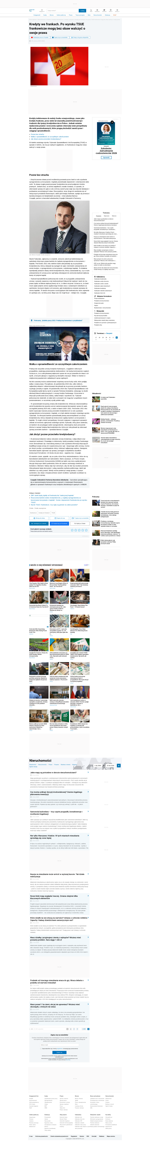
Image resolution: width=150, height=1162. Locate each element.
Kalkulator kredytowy (100, 288)
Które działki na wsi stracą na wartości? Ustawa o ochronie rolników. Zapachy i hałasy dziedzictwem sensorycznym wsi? (105, 246)
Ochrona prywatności (41, 1068)
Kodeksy (62, 1058)
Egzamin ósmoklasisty (50, 1060)
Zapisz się (59, 1005)
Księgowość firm (33, 1028)
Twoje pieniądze (80, 15)
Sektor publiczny (61, 15)
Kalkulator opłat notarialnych (102, 286)
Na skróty (108, 1047)
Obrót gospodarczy (34, 1034)
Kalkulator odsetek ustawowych (103, 290)
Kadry (45, 15)
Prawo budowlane (99, 298)
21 (109, 337)
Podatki (31, 1030)
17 (96, 337)
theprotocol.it (108, 1058)
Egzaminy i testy (49, 1055)
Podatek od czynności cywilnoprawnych (105, 322)
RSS (88, 1068)
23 (116, 337)
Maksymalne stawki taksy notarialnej (104, 320)
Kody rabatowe (109, 1053)
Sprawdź (106, 157)
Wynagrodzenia (48, 1032)
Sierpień (109, 333)
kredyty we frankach (44, 513)
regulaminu (59, 1001)
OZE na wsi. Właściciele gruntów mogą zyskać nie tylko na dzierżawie (105, 264)
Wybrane (114, 215)
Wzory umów (108, 1055)
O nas (31, 1068)
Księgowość (37, 15)
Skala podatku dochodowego (97, 1058)
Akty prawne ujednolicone (66, 1056)
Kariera (82, 1068)
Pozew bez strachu (37, 134)
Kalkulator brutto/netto (100, 279)
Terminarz (100, 333)
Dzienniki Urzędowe (65, 1053)
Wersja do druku (40, 518)
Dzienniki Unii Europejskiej (66, 1055)
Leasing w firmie (79, 1038)
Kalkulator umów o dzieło (101, 283)
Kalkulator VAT (78, 1053)
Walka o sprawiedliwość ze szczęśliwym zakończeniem (50, 137)
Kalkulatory (101, 277)
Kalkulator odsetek (79, 1055)
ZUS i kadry (32, 1036)
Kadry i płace (32, 1056)
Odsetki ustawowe (94, 1056)
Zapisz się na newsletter (82, 518)
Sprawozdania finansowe (96, 1038)
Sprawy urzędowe (64, 1036)
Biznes (52, 15)
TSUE (53, 513)
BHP (46, 1038)
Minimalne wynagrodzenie (96, 1051)
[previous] (67, 982)
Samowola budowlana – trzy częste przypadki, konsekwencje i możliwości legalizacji (104, 228)
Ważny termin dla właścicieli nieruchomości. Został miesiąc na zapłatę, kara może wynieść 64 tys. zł (106, 268)
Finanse (49, 19)
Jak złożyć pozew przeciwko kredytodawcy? (46, 139)
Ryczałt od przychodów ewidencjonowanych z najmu (102, 317)
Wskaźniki (100, 311)
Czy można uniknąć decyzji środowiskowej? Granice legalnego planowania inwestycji (106, 224)
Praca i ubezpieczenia (80, 1034)
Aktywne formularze (104, 296)
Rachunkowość (33, 1032)
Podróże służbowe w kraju (96, 1049)
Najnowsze (106, 215)
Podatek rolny (98, 325)
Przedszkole (48, 1049)
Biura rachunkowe (95, 1028)
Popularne (98, 215)
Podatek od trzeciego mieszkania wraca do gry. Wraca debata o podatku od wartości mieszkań (106, 255)
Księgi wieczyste (99, 303)
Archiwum (107, 1051)
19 (103, 337)
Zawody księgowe (33, 1038)
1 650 (84, 982)
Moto (89, 15)
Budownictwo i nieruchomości (102, 307)
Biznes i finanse (79, 1030)
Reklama (101, 1068)
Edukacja (107, 15)
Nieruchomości (98, 15)
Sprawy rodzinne (64, 1030)
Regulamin (74, 1068)
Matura (46, 1058)
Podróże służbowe (94, 1055)
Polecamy (95, 497)
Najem (96, 305)
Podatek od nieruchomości (101, 300)
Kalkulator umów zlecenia (101, 281)
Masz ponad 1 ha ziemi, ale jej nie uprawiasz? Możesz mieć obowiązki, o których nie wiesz (104, 259)
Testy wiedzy (48, 1062)
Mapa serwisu (111, 1068)
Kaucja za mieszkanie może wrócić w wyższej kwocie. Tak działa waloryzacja (105, 237)
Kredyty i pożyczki (69, 19)
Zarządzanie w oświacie (50, 1056)
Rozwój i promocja (33, 1055)
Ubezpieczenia (48, 1034)
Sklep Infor (62, 1040)
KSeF (114, 15)
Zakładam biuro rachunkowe (97, 1030)
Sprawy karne (63, 1032)
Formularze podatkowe (111, 1056)
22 (113, 337)
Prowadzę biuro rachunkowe (97, 1032)
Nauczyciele (47, 1053)
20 (106, 337)
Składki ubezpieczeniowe (96, 1053)
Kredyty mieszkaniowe (57, 19)
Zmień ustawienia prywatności (59, 1068)
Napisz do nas (61, 518)
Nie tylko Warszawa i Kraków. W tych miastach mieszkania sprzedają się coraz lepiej (105, 233)
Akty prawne (63, 1047)
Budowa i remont (65, 717)
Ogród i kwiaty (33, 720)
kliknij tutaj (68, 1013)
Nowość (106, 146)
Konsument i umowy (65, 1034)
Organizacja (32, 1049)
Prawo (70, 15)
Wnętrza (74, 717)
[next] (88, 982)
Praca (61, 1038)
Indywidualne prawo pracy (51, 1030)
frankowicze (33, 513)
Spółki (76, 1032)
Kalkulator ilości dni (99, 293)
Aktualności (96, 393)
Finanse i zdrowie (79, 1040)
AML (91, 1040)
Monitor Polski (63, 1051)
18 (99, 337)
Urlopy (46, 1036)
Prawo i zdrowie (64, 1042)
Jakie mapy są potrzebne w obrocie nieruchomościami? (103, 219)
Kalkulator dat (78, 1049)
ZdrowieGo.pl (108, 1049)
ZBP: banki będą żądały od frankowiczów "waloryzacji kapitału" (52, 495)
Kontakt (94, 1068)
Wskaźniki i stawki (95, 1047)
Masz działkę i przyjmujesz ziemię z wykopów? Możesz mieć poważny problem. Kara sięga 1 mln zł (106, 251)
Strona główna (32, 19)
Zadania (31, 1053)
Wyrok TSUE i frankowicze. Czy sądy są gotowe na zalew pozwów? (54, 505)
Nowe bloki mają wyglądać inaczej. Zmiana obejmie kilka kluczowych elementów (106, 242)
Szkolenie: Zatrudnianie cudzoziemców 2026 (106, 150)
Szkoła (46, 1051)
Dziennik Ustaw (63, 1049)
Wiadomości (32, 717)
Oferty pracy (108, 1060)
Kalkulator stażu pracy (80, 1056)
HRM (46, 1040)
